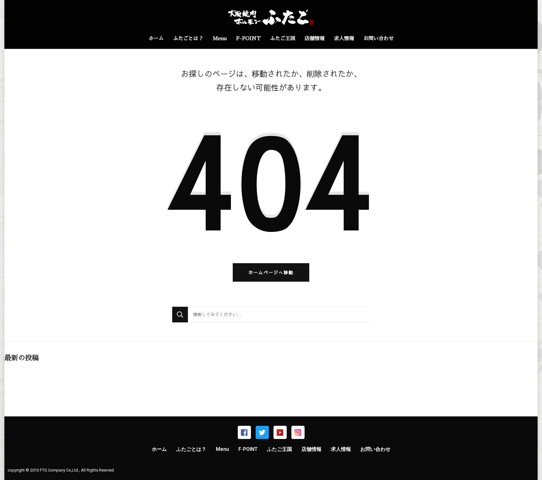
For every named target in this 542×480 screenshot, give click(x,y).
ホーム (156, 38)
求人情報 (344, 38)
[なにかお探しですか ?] (279, 314)
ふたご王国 (282, 38)
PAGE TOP (524, 460)
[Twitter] (262, 432)
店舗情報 (315, 38)
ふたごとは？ (188, 38)
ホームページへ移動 (271, 272)
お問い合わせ (379, 38)
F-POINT (248, 38)
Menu (220, 38)
